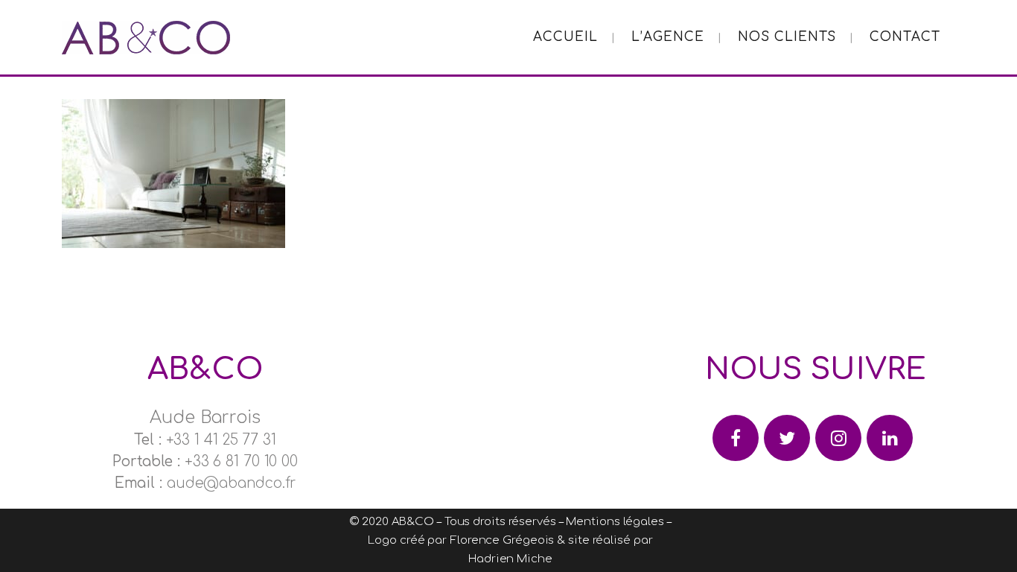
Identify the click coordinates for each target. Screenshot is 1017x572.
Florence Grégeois (502, 540)
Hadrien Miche (510, 559)
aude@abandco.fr (231, 483)
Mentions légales (614, 521)
